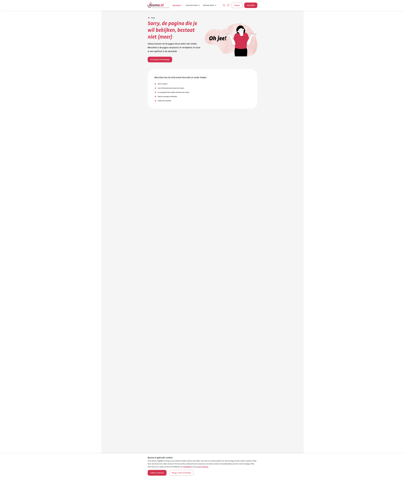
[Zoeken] (224, 5)
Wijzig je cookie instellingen (181, 473)
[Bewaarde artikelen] (228, 5)
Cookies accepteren (157, 473)
